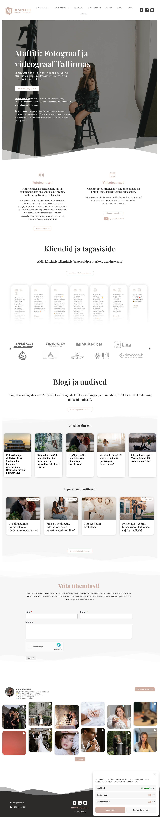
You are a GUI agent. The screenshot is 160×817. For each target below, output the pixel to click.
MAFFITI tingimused (79, 808)
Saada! (31, 658)
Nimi (29, 612)
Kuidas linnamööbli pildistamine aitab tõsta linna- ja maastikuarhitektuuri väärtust (49, 461)
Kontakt (84, 13)
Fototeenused (41, 8)
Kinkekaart (78, 8)
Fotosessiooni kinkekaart (92, 525)
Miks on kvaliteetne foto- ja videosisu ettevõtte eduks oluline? (61, 527)
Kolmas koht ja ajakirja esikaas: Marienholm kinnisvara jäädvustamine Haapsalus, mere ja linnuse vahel (15, 464)
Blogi (120, 8)
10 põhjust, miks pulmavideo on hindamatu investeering (77, 459)
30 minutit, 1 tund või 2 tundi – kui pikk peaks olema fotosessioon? (111, 459)
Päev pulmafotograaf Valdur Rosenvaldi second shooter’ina (141, 458)
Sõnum (30, 622)
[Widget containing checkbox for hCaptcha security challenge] (44, 646)
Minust (129, 8)
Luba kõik (110, 810)
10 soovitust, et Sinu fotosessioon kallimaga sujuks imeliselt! (136, 527)
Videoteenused (60, 8)
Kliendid (109, 8)
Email (84, 612)
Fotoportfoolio (94, 8)
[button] (155, 774)
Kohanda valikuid (141, 810)
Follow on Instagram (145, 689)
